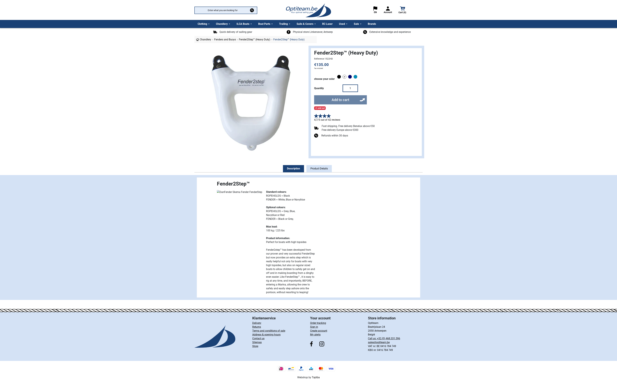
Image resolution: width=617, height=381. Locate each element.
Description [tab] (293, 168)
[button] (402, 10)
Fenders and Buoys (225, 39)
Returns (256, 326)
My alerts (315, 334)
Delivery (256, 323)
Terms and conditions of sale (268, 330)
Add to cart (340, 100)
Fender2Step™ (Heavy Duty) (254, 39)
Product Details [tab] (319, 168)
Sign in (314, 326)
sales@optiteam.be (379, 342)
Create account (318, 330)
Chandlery (205, 39)
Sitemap (257, 342)
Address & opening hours (266, 334)
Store (255, 346)
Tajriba (316, 377)
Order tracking (318, 323)
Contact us (258, 338)
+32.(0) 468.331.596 (388, 338)
